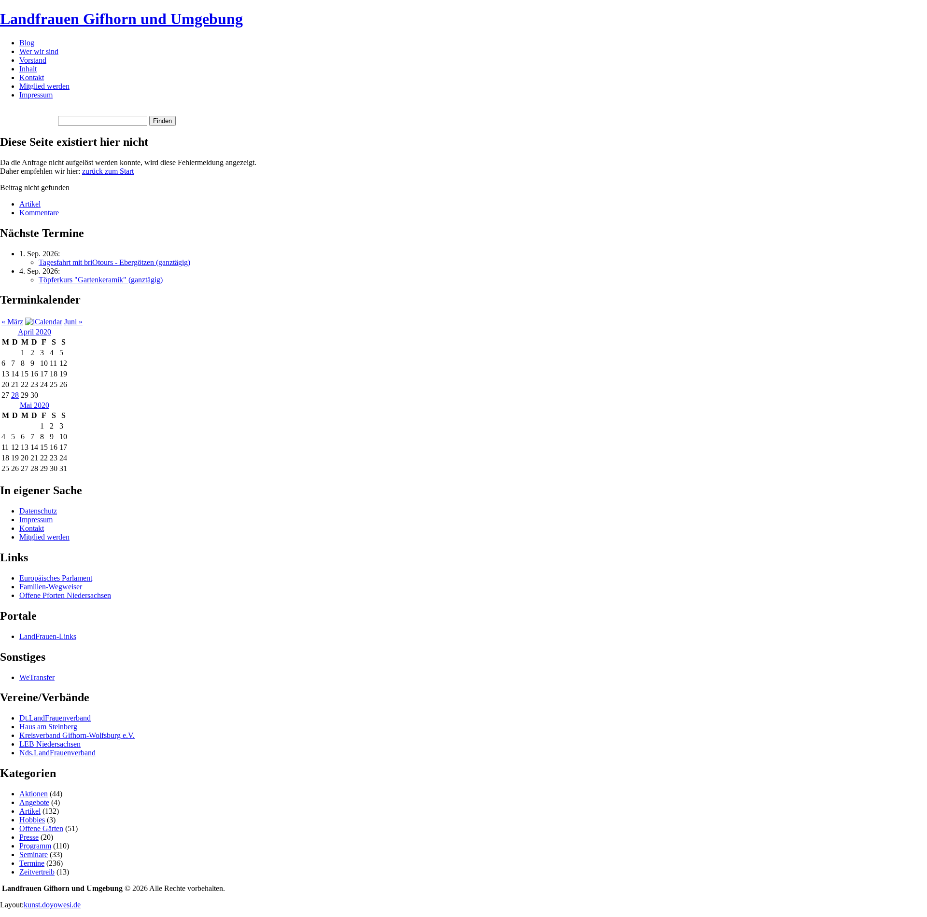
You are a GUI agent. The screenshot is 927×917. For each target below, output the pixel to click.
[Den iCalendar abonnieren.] (43, 322)
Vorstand (32, 60)
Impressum (36, 95)
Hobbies (32, 820)
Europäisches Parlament (55, 578)
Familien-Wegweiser (50, 587)
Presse (29, 837)
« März (12, 322)
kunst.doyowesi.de (52, 905)
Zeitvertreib (37, 872)
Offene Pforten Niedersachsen (65, 595)
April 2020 (34, 332)
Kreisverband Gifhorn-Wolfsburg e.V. (77, 735)
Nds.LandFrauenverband (57, 753)
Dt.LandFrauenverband (55, 718)
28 (15, 395)
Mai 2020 (34, 405)
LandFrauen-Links (47, 636)
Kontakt (31, 77)
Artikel (30, 204)
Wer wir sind (38, 51)
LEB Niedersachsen (50, 744)
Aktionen (33, 794)
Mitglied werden (44, 86)
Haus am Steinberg (48, 726)
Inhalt (28, 69)
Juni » (73, 322)
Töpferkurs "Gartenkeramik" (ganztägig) (101, 280)
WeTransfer (37, 677)
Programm (35, 846)
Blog (26, 43)
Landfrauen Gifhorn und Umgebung (121, 19)
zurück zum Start (108, 171)
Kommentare (39, 212)
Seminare (33, 854)
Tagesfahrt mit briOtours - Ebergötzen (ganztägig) (114, 262)
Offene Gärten (41, 828)
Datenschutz (38, 511)
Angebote (34, 802)
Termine (31, 863)
